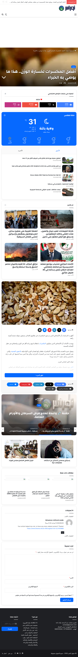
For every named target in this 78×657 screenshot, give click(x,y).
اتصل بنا (4, 653)
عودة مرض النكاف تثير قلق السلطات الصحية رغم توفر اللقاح (40, 493)
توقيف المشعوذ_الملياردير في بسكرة (60, 184)
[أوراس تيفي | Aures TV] (66, 8)
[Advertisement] (39, 32)
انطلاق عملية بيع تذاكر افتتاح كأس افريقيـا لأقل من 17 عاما (41, 158)
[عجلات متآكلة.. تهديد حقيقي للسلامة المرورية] (67, 192)
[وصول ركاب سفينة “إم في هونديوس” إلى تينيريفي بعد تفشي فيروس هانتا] (63, 485)
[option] (39, 414)
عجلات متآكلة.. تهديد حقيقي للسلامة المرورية (45, 189)
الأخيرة (20, 151)
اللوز (71, 367)
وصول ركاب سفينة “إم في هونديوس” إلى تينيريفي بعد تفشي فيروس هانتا (64, 496)
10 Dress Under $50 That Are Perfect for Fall (45, 175)
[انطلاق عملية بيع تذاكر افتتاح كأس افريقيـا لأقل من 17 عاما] (67, 160)
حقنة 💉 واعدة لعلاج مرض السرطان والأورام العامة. (39, 415)
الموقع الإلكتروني (33, 586)
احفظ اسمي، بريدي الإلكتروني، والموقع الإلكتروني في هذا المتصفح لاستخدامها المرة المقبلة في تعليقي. (43, 595)
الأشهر (58, 151)
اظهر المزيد (39, 375)
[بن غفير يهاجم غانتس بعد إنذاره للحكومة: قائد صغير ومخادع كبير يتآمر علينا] (67, 169)
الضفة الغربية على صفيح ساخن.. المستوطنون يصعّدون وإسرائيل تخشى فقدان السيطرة (23, 234)
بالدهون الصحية (16, 351)
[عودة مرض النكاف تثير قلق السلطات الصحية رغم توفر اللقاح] (39, 484)
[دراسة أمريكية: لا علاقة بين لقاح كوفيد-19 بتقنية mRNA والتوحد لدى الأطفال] (15, 484)
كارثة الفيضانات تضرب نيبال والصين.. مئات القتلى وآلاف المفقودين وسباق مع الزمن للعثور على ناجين (57, 234)
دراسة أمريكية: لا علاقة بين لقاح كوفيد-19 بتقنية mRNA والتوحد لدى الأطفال (16, 493)
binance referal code (55, 520)
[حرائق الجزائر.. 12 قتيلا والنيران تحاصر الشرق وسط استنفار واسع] (21, 252)
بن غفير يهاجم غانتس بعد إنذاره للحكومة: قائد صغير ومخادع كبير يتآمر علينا (36, 166)
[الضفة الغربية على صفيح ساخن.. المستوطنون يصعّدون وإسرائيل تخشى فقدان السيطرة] (21, 219)
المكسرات (42, 343)
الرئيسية (72, 50)
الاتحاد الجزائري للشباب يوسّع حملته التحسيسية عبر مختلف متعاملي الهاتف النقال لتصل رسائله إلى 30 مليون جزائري (56, 268)
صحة (67, 50)
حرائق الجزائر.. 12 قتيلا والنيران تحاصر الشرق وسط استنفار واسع (47, 2)
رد (62, 532)
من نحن (10, 653)
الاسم (71, 578)
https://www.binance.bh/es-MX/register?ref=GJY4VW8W (45, 528)
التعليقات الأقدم (69, 516)
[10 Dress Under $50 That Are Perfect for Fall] (67, 177)
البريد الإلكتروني (68, 586)
